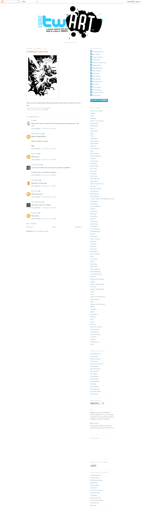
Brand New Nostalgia (96, 480)
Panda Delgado (94, 196)
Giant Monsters (94, 179)
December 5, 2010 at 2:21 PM (43, 149)
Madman (93, 209)
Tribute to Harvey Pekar (97, 284)
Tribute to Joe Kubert (96, 111)
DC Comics (93, 168)
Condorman (93, 138)
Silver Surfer (94, 123)
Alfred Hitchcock (95, 231)
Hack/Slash (93, 164)
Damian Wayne (94, 153)
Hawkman (93, 317)
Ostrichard (93, 249)
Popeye (92, 261)
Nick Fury (93, 287)
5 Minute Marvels (95, 475)
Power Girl (93, 171)
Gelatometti (93, 488)
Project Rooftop (95, 493)
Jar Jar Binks (94, 226)
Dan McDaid (96, 76)
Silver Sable (93, 259)
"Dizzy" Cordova (95, 239)
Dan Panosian (97, 79)
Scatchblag (93, 495)
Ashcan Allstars (95, 478)
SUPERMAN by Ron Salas (37, 51)
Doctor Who (94, 266)
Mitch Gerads (97, 65)
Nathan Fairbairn (98, 57)
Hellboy (92, 307)
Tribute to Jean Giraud (97, 121)
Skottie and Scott (95, 498)
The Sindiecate (94, 503)
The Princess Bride (95, 189)
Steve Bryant (96, 54)
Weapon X (93, 186)
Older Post (78, 227)
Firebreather (93, 236)
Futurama (93, 246)
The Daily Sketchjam (96, 500)
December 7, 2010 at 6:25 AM (43, 197)
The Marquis (94, 201)
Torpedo (92, 339)
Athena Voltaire (95, 299)
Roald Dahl (93, 204)
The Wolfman (94, 191)
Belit (91, 319)
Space (92, 133)
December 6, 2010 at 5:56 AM (43, 160)
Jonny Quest (94, 314)
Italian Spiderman (95, 272)
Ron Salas (36, 109)
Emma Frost (93, 211)
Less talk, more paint (96, 490)
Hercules (93, 234)
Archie (92, 322)
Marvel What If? (95, 254)
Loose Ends (93, 176)
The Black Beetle (95, 334)
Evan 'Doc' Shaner (98, 93)
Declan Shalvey (97, 90)
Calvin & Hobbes (95, 206)
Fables (92, 128)
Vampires (93, 146)
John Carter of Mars (96, 327)
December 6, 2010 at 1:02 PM (43, 175)
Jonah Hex (93, 244)
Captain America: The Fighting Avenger (102, 199)
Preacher (92, 219)
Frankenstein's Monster (97, 279)
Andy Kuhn (96, 73)
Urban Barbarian (36, 202)
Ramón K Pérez (97, 82)
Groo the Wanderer (95, 156)
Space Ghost (94, 181)
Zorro (92, 344)
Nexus (92, 256)
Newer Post (29, 227)
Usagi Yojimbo (94, 148)
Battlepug (93, 118)
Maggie (92, 282)
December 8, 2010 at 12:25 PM (43, 219)
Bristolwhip (93, 483)
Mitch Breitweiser (98, 52)
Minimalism (94, 251)
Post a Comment (31, 223)
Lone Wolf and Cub (96, 274)
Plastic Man (93, 216)
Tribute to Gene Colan (97, 184)
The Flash (93, 174)
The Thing (93, 309)
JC (32, 120)
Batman (92, 312)
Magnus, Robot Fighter (97, 289)
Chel (91, 151)
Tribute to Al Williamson (97, 297)
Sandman (93, 276)
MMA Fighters (94, 194)
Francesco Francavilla (99, 62)
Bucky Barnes (94, 166)
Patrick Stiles (97, 95)
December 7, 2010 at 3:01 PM (43, 208)
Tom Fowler (96, 60)
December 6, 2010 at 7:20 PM (43, 186)
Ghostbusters (94, 224)
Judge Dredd (94, 143)
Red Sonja (93, 214)
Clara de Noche (94, 329)
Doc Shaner (34, 180)
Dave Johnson (97, 71)
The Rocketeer (94, 342)
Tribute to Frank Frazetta (97, 304)
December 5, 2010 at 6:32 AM (43, 129)
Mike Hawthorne (36, 133)
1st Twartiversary (95, 229)
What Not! (93, 505)
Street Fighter (94, 141)
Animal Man (94, 131)
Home (54, 227)
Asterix (92, 292)
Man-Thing (93, 264)
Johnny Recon (94, 332)
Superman (44, 109)
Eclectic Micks (94, 485)
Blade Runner (94, 126)
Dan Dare (93, 324)
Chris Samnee (97, 87)
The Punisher (94, 161)
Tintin (92, 294)
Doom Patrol (94, 221)
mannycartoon (35, 165)
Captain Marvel (95, 269)
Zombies (93, 158)
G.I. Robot (93, 337)
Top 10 (92, 116)
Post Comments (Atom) (41, 231)
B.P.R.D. (92, 113)
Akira (92, 136)
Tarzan (92, 302)
